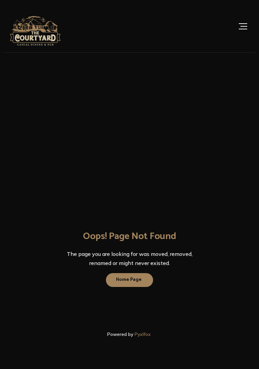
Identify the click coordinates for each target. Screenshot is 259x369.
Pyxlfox (143, 334)
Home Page (129, 280)
